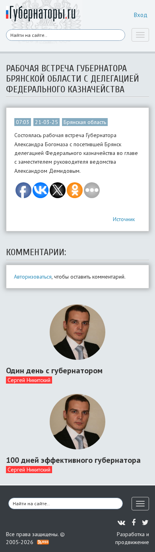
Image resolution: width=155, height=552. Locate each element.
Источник (124, 219)
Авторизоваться (33, 276)
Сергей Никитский (29, 380)
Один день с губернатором (54, 370)
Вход (140, 15)
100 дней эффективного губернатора (73, 460)
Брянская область (85, 122)
